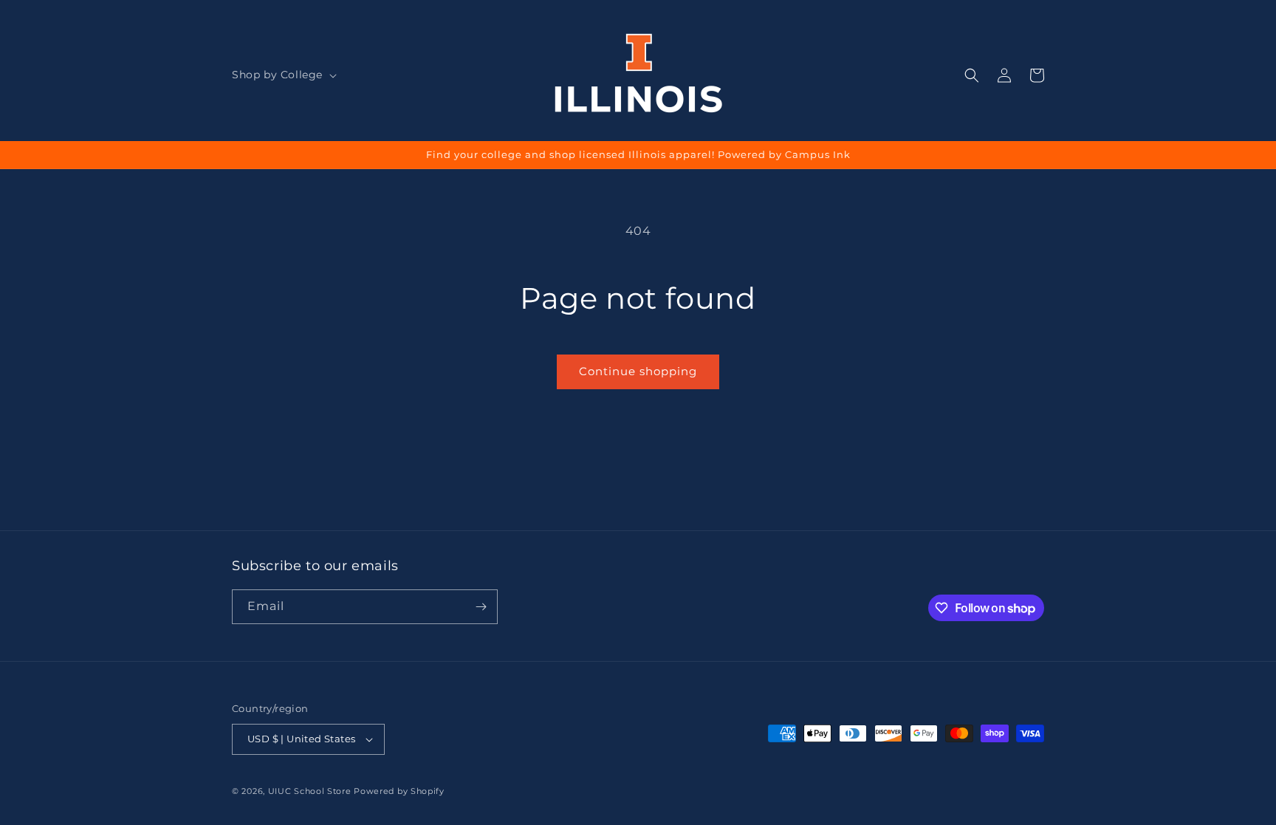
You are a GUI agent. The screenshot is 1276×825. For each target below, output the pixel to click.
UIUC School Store (309, 791)
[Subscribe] (480, 606)
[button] (283, 74)
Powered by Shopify (399, 791)
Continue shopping (638, 371)
